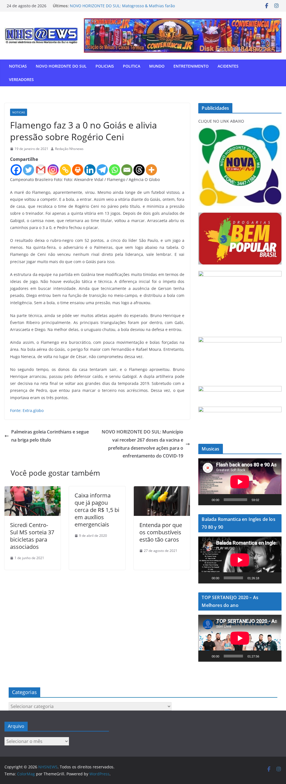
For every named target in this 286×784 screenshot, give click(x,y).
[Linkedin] (90, 169)
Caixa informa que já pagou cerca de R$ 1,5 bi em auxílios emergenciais (97, 510)
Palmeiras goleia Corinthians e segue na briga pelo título (50, 436)
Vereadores (21, 79)
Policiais (105, 66)
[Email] (126, 169)
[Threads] (139, 169)
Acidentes (228, 66)
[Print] (77, 169)
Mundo (157, 66)
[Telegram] (102, 169)
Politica (131, 66)
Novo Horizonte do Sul (61, 66)
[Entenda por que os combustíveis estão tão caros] (162, 490)
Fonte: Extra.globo (27, 410)
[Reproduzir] (205, 499)
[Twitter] (28, 169)
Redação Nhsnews (69, 148)
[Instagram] (53, 169)
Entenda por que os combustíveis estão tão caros (160, 532)
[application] (240, 481)
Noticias (18, 66)
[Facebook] (16, 169)
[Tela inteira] (274, 499)
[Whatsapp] (114, 169)
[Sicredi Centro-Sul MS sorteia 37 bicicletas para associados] (32, 490)
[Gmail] (40, 169)
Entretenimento (191, 66)
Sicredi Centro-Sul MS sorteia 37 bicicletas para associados (32, 536)
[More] (151, 169)
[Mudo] (265, 499)
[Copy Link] (65, 169)
